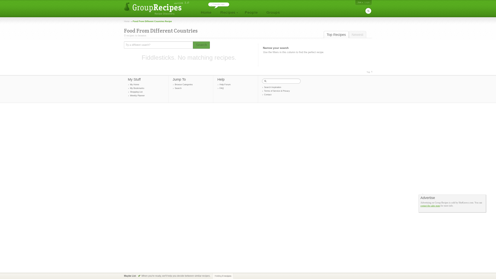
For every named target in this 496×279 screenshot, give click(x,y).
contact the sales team (430, 205)
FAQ (222, 88)
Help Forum (225, 84)
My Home (134, 84)
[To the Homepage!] (157, 8)
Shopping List (136, 92)
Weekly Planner (137, 95)
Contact (267, 94)
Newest (357, 35)
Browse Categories (184, 84)
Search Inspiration (272, 87)
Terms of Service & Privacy (277, 91)
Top (368, 72)
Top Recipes (336, 35)
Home (127, 21)
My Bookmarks (137, 88)
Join (359, 2)
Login (367, 2)
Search (178, 88)
